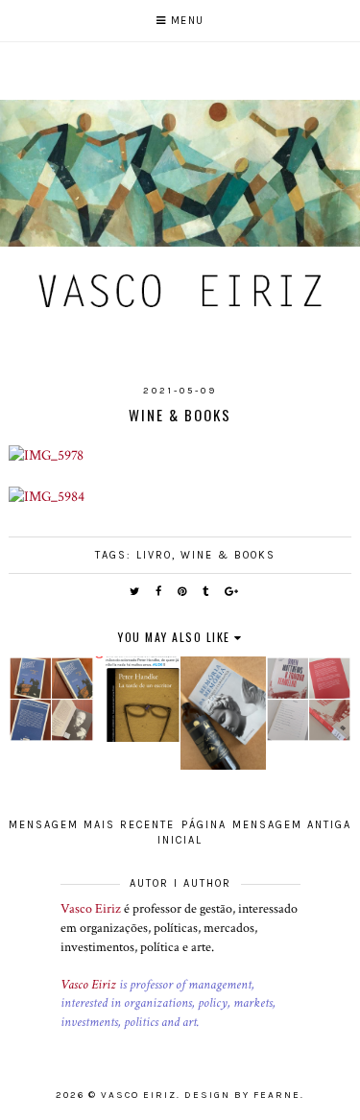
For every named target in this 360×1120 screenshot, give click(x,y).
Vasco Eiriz (90, 908)
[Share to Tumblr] (206, 591)
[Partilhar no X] (135, 591)
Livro (154, 555)
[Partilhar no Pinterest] (183, 591)
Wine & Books (228, 555)
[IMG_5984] (46, 496)
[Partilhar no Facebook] (159, 591)
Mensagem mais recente (92, 825)
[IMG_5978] (46, 455)
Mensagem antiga (291, 825)
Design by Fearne (242, 1095)
